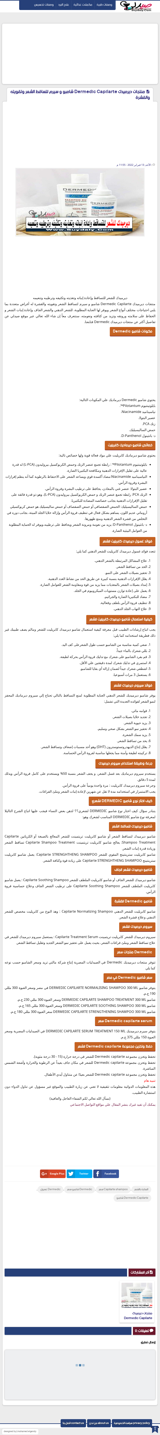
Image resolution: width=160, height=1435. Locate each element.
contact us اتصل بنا (73, 1423)
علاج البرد (63, 5)
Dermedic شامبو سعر (79, 1189)
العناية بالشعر (141, 1189)
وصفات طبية (104, 5)
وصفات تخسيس (44, 5)
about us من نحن (99, 1423)
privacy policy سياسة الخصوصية (132, 1423)
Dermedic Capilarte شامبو (132, 1198)
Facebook (110, 1173)
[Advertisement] (80, 54)
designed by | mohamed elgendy (20, 1431)
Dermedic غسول (50, 1189)
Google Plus (57, 1173)
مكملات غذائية (83, 5)
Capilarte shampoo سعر (113, 1189)
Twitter (83, 1173)
